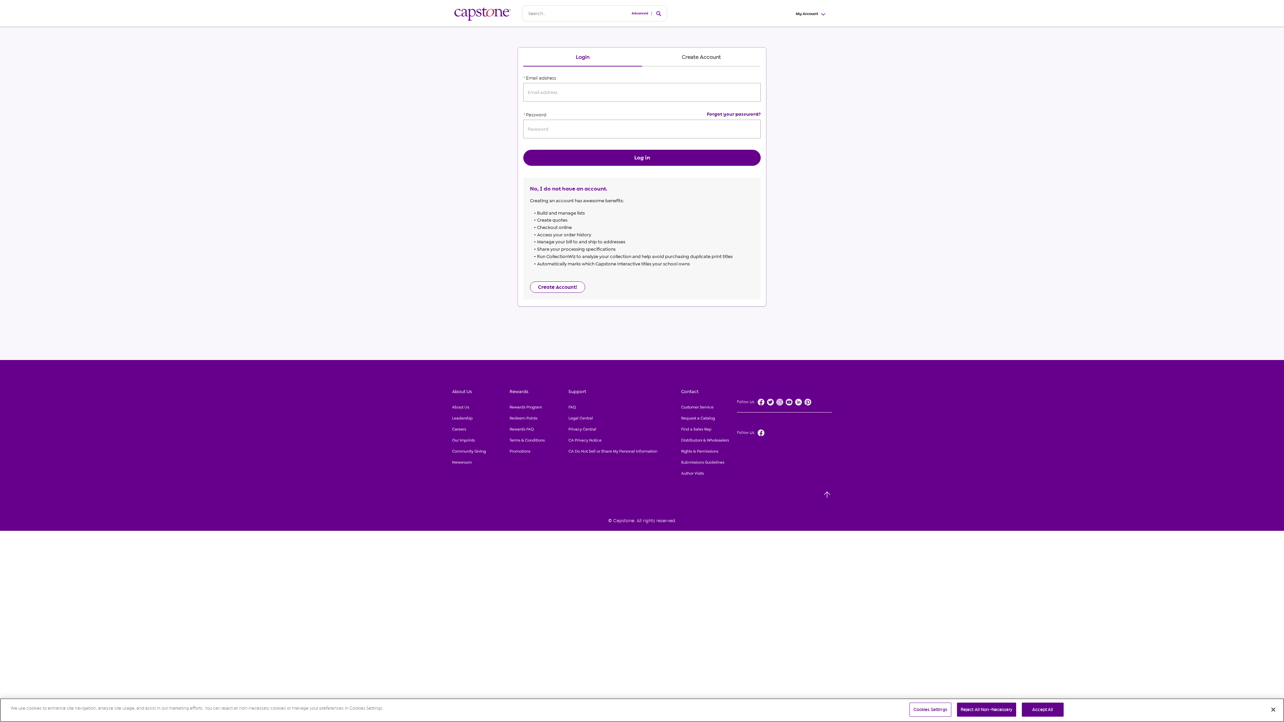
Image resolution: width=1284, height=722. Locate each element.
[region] (642, 710)
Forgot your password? (734, 114)
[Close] (1273, 709)
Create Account (701, 57)
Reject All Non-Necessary (986, 709)
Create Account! (557, 287)
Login (583, 57)
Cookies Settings (930, 709)
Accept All (1042, 709)
